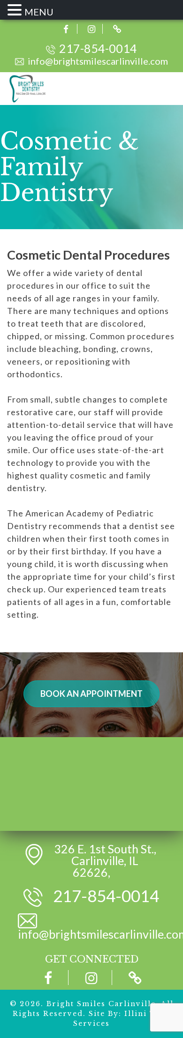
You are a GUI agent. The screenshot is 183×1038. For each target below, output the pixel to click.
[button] (16, 10)
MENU (38, 11)
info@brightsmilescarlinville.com (98, 61)
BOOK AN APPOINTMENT (91, 693)
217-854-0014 (98, 48)
